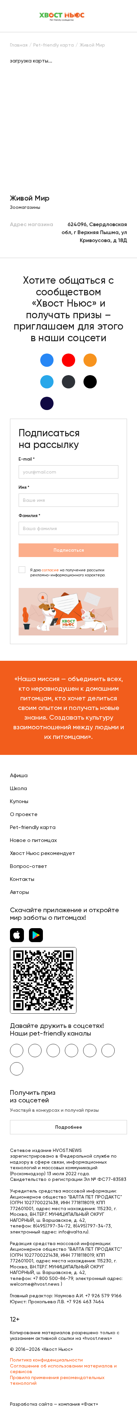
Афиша (19, 775)
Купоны (19, 801)
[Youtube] (68, 360)
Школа (18, 788)
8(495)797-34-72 (51, 1225)
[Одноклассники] (90, 360)
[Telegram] (47, 381)
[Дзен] (68, 381)
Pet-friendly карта (33, 827)
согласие (50, 570)
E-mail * (27, 459)
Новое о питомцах (33, 840)
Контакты (22, 879)
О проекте (24, 814)
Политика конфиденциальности (46, 1359)
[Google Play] (36, 935)
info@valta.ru (73, 1231)
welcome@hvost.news (35, 1284)
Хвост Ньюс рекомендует (42, 853)
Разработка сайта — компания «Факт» (54, 1404)
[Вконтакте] (47, 360)
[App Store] (17, 935)
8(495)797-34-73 (92, 1225)
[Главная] (62, 16)
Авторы (19, 892)
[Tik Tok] (90, 381)
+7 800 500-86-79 (53, 1278)
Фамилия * (29, 515)
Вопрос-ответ (28, 866)
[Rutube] (47, 403)
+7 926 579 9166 (103, 1295)
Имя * (24, 487)
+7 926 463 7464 (85, 1301)
